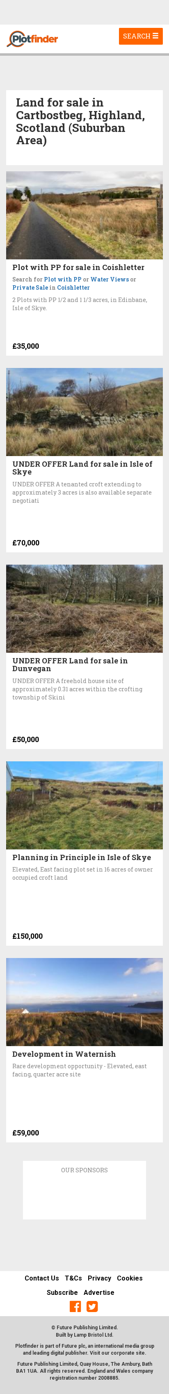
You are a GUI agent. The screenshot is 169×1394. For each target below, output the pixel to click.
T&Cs (73, 1278)
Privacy (99, 1278)
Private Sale (30, 287)
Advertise (99, 1292)
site (140, 1353)
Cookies (130, 1278)
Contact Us (42, 1278)
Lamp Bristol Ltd (93, 1335)
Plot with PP (63, 279)
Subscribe (62, 1292)
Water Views (109, 279)
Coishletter (73, 287)
